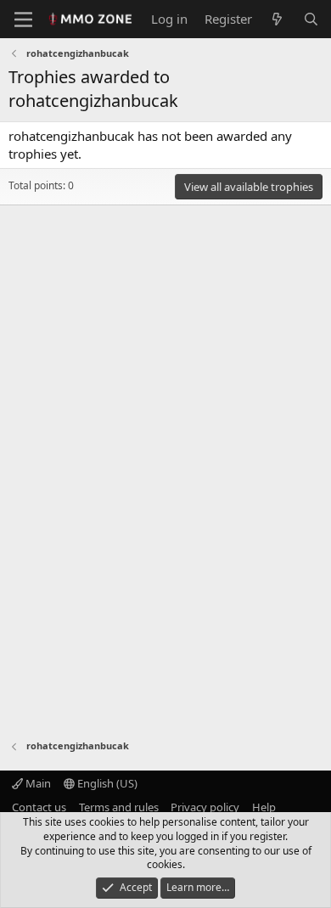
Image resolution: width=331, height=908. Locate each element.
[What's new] (277, 19)
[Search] (311, 19)
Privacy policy (205, 807)
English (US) (106, 783)
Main (37, 783)
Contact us (39, 807)
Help (264, 807)
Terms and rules (119, 807)
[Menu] (23, 19)
